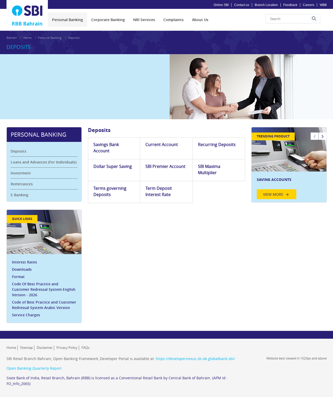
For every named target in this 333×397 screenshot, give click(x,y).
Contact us (241, 5)
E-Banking (19, 194)
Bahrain (12, 38)
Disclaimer (45, 347)
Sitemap (26, 347)
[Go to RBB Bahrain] (27, 10)
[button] (314, 18)
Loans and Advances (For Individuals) (43, 162)
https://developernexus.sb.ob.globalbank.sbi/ (195, 358)
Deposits (18, 151)
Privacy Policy (67, 347)
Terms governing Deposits (109, 191)
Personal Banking (49, 38)
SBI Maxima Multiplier (209, 169)
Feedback (290, 5)
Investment (21, 173)
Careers (308, 5)
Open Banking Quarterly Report (34, 368)
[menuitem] (67, 19)
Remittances (22, 183)
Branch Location (266, 5)
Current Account (161, 144)
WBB (323, 5)
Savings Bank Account (106, 148)
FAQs (85, 347)
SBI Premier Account (165, 166)
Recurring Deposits (217, 144)
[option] (289, 164)
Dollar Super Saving (112, 166)
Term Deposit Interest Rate (158, 191)
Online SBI (221, 5)
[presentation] (67, 19)
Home (27, 38)
